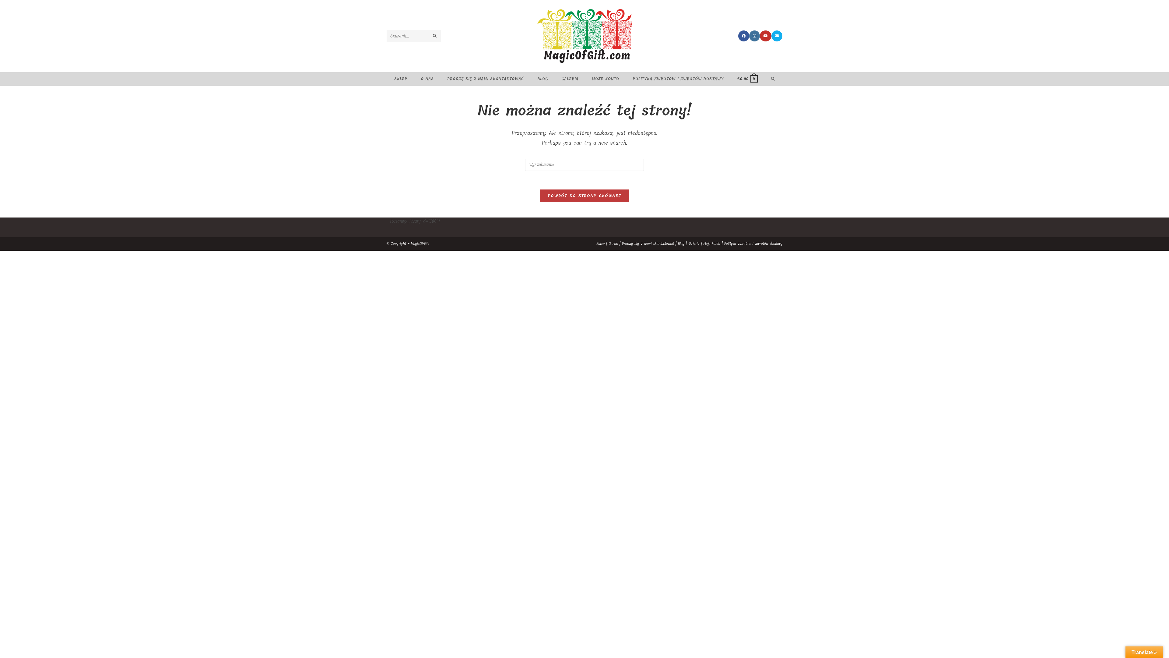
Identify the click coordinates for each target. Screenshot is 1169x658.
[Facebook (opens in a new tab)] (743, 35)
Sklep (600, 244)
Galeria (694, 244)
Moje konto (712, 244)
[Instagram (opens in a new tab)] (754, 35)
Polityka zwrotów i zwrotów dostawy (753, 244)
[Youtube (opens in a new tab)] (765, 35)
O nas (613, 244)
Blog (681, 244)
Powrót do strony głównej (584, 196)
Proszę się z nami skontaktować (648, 244)
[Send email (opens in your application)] (776, 35)
